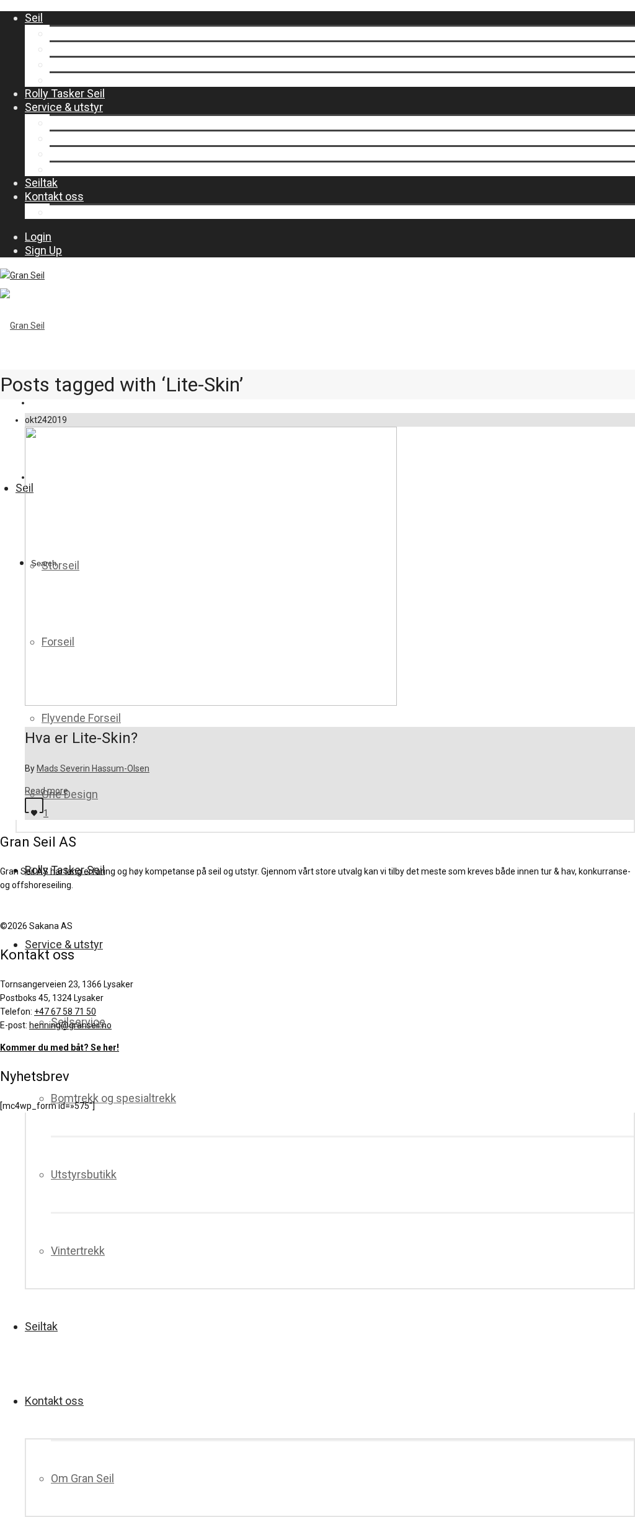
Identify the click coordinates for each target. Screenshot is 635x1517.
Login (38, 236)
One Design (78, 79)
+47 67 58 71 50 (65, 1012)
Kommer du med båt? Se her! (59, 1047)
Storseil (68, 33)
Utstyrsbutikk (82, 153)
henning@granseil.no (70, 1025)
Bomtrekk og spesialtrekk (112, 138)
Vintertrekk (77, 169)
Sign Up (43, 250)
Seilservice (77, 122)
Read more (46, 791)
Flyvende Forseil (89, 64)
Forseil (66, 48)
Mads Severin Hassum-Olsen (93, 768)
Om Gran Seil (81, 211)
